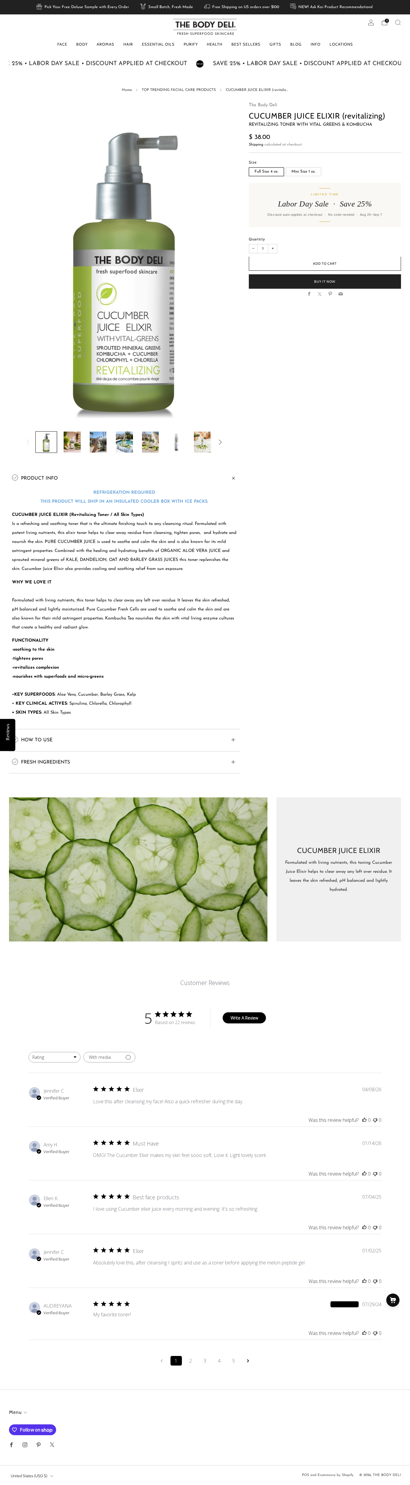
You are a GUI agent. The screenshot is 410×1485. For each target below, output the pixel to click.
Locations (341, 44)
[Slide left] (28, 442)
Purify (191, 44)
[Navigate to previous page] (161, 1361)
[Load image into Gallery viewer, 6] (176, 442)
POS (305, 1475)
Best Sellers (246, 44)
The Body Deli (263, 105)
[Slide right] (220, 442)
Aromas (105, 44)
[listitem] (83, 7)
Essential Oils (158, 44)
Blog (296, 44)
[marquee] (205, 64)
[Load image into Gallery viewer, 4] (124, 442)
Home (127, 90)
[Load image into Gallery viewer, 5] (150, 442)
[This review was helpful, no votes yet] (364, 1120)
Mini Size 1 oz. (303, 171)
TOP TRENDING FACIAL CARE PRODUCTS (179, 90)
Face (62, 44)
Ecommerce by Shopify (336, 1475)
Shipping (256, 145)
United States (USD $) (29, 1475)
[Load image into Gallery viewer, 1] (46, 442)
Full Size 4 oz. (266, 171)
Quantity (257, 239)
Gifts (275, 44)
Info (316, 44)
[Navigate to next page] (248, 1361)
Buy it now (324, 282)
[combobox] (54, 1057)
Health (214, 44)
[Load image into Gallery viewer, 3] (98, 442)
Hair (128, 44)
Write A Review (244, 1018)
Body (82, 44)
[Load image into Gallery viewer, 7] (202, 442)
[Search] (398, 23)
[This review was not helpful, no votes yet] (375, 1120)
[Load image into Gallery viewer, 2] (72, 442)
